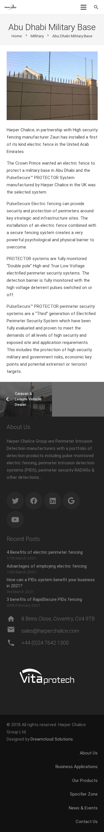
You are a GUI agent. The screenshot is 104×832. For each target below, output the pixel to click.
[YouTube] (15, 519)
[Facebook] (33, 500)
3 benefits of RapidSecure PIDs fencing (44, 599)
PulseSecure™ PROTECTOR (33, 177)
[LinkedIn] (52, 500)
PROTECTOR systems (28, 258)
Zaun (55, 137)
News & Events (83, 808)
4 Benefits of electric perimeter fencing (45, 552)
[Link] (10, 7)
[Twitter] (15, 500)
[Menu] (83, 7)
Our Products (85, 780)
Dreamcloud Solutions (52, 739)
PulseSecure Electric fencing (34, 203)
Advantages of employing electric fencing (47, 566)
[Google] (71, 500)
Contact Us (87, 821)
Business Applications (76, 766)
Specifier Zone (84, 794)
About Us (89, 753)
